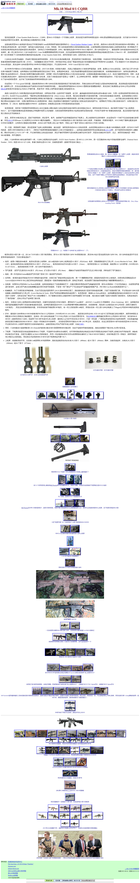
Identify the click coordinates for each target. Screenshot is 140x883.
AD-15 (10, 120)
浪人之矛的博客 (13, 873)
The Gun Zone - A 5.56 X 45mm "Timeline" (20, 864)
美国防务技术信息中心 (15, 861)
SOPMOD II (92, 316)
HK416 (3, 89)
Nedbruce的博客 (13, 875)
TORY (81, 324)
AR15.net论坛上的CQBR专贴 (17, 871)
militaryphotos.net (13, 868)
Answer (12, 866)
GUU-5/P (108, 130)
